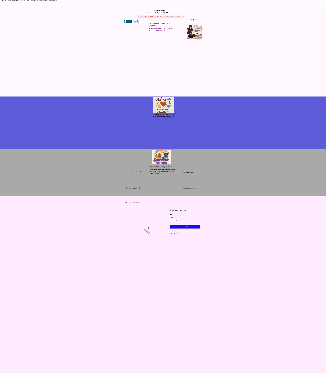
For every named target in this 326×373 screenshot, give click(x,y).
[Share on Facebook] (171, 233)
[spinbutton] (174, 220)
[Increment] (177, 220)
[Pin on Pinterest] (174, 233)
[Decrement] (171, 220)
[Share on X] (181, 233)
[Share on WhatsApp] (178, 233)
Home (126, 202)
